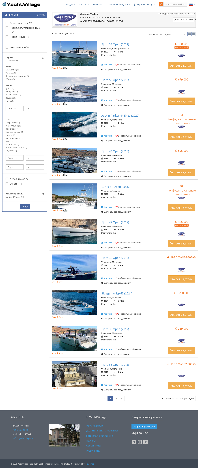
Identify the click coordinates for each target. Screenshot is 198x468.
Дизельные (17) (19, 178)
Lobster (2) (10, 135)
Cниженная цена (118, 4)
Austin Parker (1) (13, 94)
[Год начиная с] (15, 167)
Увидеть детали (181, 65)
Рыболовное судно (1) (16, 147)
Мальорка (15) (12, 69)
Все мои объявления (185, 19)
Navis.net (90, 464)
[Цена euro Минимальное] (15, 108)
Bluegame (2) (12, 91)
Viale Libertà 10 (20, 429)
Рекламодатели (94, 425)
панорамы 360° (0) (20, 47)
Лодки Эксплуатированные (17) (25, 29)
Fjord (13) (10, 88)
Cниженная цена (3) (21, 22)
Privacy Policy (93, 450)
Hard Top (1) (11, 141)
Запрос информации (144, 426)
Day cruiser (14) (13, 128)
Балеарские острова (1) (17, 76)
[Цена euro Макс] (35, 108)
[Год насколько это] (35, 167)
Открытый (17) (13, 122)
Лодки (69, 4)
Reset (41, 14)
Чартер (83, 4)
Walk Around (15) (13, 125)
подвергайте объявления (99, 435)
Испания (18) (12, 60)
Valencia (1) (11, 73)
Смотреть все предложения (117, 69)
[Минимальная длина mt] (15, 158)
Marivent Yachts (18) (15, 197)
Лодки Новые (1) (19, 36)
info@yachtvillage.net (23, 438)
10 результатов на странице (177, 398)
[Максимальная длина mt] (35, 158)
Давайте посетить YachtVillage (102, 430)
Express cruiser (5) (14, 132)
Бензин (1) (16, 183)
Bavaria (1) (10, 97)
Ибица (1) (10, 79)
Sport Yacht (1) (12, 144)
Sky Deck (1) (11, 150)
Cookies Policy (93, 445)
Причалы (98, 4)
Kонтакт (107, 64)
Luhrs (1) (9, 101)
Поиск (25, 206)
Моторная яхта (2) (14, 138)
